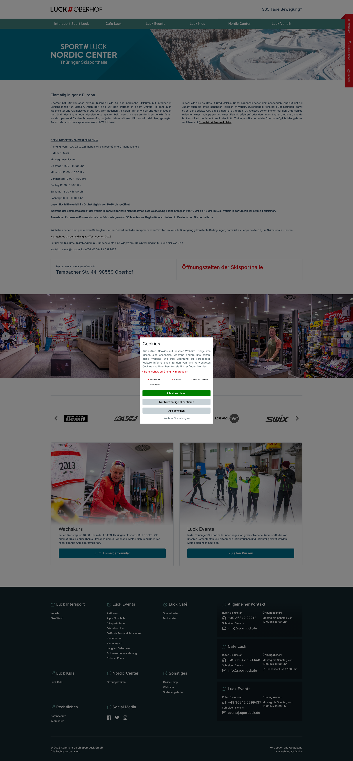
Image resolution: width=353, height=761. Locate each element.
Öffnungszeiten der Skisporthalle (222, 267)
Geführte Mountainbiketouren (124, 633)
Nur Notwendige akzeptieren (176, 401)
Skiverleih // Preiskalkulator (215, 122)
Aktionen (112, 613)
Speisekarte (170, 613)
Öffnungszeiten (116, 682)
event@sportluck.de (244, 713)
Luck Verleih (281, 24)
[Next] (347, 336)
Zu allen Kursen (241, 553)
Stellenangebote (173, 692)
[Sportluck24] (227, 418)
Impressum (57, 720)
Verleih (55, 613)
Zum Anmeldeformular (112, 553)
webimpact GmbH (291, 751)
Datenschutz (58, 716)
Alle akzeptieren (176, 393)
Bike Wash (57, 618)
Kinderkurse (114, 638)
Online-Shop (349, 52)
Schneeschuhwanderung (122, 653)
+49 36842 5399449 (244, 660)
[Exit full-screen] (1, 380)
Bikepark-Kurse (116, 623)
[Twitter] (119, 717)
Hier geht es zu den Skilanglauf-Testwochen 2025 (81, 236)
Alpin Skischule (116, 618)
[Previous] (6, 336)
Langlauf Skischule (118, 648)
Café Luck (114, 24)
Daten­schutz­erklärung (158, 371)
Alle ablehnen (176, 410)
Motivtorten (170, 618)
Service (349, 77)
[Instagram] (125, 717)
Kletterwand (114, 643)
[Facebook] (111, 717)
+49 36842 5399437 (244, 702)
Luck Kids (197, 24)
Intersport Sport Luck (71, 24)
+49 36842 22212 (242, 618)
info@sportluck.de (242, 628)
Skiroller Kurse (115, 658)
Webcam (349, 27)
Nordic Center (239, 24)
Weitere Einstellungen (177, 417)
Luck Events (155, 24)
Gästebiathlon (115, 628)
